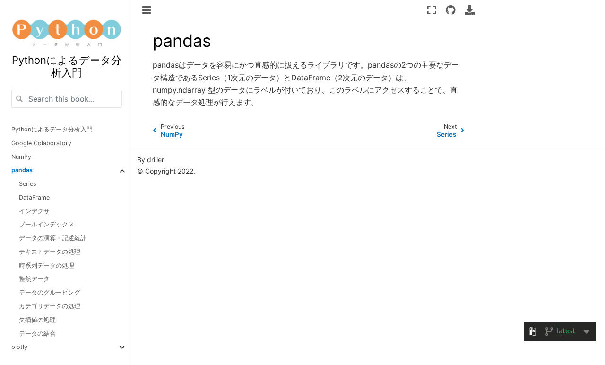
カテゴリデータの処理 (49, 306)
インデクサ (34, 211)
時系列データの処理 (46, 265)
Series (27, 183)
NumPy (21, 156)
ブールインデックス (46, 224)
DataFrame (34, 197)
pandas (22, 170)
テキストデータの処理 (49, 251)
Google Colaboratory (41, 143)
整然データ (34, 278)
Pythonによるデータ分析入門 (52, 129)
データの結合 (37, 333)
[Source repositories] (450, 10)
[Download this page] (469, 10)
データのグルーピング (49, 292)
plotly (19, 346)
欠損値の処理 (37, 319)
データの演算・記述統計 (52, 238)
